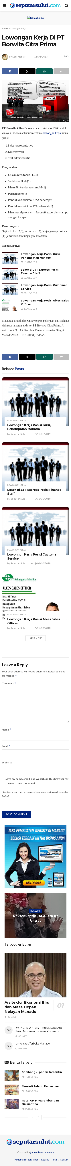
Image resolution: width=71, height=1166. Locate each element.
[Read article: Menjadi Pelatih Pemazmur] (12, 1090)
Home (5, 28)
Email (6, 746)
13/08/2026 (31, 1077)
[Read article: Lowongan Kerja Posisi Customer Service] (10, 289)
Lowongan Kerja (18, 28)
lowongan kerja (52, 133)
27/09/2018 (30, 308)
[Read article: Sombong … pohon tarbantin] (12, 1075)
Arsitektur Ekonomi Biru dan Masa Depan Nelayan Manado (27, 1007)
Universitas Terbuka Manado (32, 1043)
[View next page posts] (39, 1117)
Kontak (64, 1159)
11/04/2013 (41, 56)
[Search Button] (66, 5)
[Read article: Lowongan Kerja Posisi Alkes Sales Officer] (10, 305)
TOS (55, 1159)
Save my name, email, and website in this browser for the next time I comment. (36, 780)
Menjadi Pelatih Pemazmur (40, 1086)
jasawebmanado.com (42, 1152)
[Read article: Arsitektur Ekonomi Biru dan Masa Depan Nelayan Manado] (35, 975)
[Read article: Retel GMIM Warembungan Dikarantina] (12, 1104)
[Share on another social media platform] (61, 71)
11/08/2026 (31, 1091)
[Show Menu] (4, 5)
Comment (9, 683)
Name (6, 729)
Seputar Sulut (19, 434)
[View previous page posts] (32, 1117)
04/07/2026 (31, 1109)
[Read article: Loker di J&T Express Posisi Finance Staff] (10, 274)
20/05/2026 (36, 928)
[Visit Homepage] (35, 5)
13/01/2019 (30, 262)
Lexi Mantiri (19, 56)
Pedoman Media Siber (26, 1159)
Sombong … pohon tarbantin (42, 1072)
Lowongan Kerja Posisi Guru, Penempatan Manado (40, 255)
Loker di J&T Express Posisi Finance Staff (39, 271)
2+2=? (5, 796)
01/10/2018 (30, 293)
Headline (35, 911)
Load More (35, 638)
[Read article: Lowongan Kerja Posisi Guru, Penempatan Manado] (10, 258)
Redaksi (45, 1159)
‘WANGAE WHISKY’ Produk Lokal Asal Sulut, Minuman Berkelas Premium (38, 1029)
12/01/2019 (30, 277)
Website (7, 762)
